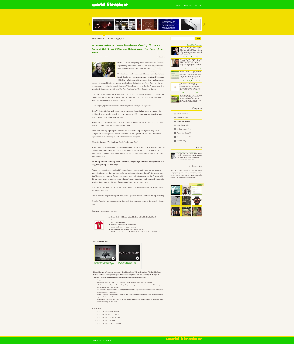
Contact (188, 6)
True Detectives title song (106, 320)
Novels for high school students (192, 81)
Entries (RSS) (109, 340)
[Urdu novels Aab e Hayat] (104, 24)
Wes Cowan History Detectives (192, 57)
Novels (181, 141)
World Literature (110, 4)
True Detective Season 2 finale (108, 314)
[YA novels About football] (169, 24)
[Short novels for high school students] (147, 24)
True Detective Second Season (108, 311)
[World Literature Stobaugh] (126, 24)
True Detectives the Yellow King (108, 317)
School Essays (184, 129)
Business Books (184, 137)
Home (178, 6)
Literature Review (184, 121)
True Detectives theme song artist (109, 323)
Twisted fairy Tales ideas (194, 45)
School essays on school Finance (192, 93)
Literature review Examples (193, 69)
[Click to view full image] (176, 190)
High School (182, 125)
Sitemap (198, 6)
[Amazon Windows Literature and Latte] (191, 24)
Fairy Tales (182, 113)
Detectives (162, 57)
